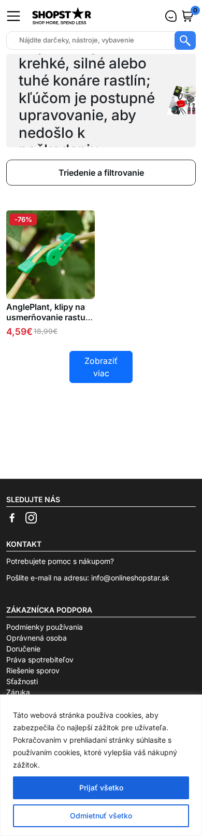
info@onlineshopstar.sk (130, 577)
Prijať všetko (101, 787)
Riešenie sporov (33, 670)
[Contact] (171, 16)
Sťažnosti (22, 681)
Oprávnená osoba (36, 637)
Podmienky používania (44, 626)
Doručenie (23, 648)
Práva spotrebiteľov (40, 659)
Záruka (18, 692)
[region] (101, 765)
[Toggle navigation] (13, 16)
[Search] (185, 40)
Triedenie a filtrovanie (101, 172)
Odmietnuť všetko (101, 815)
